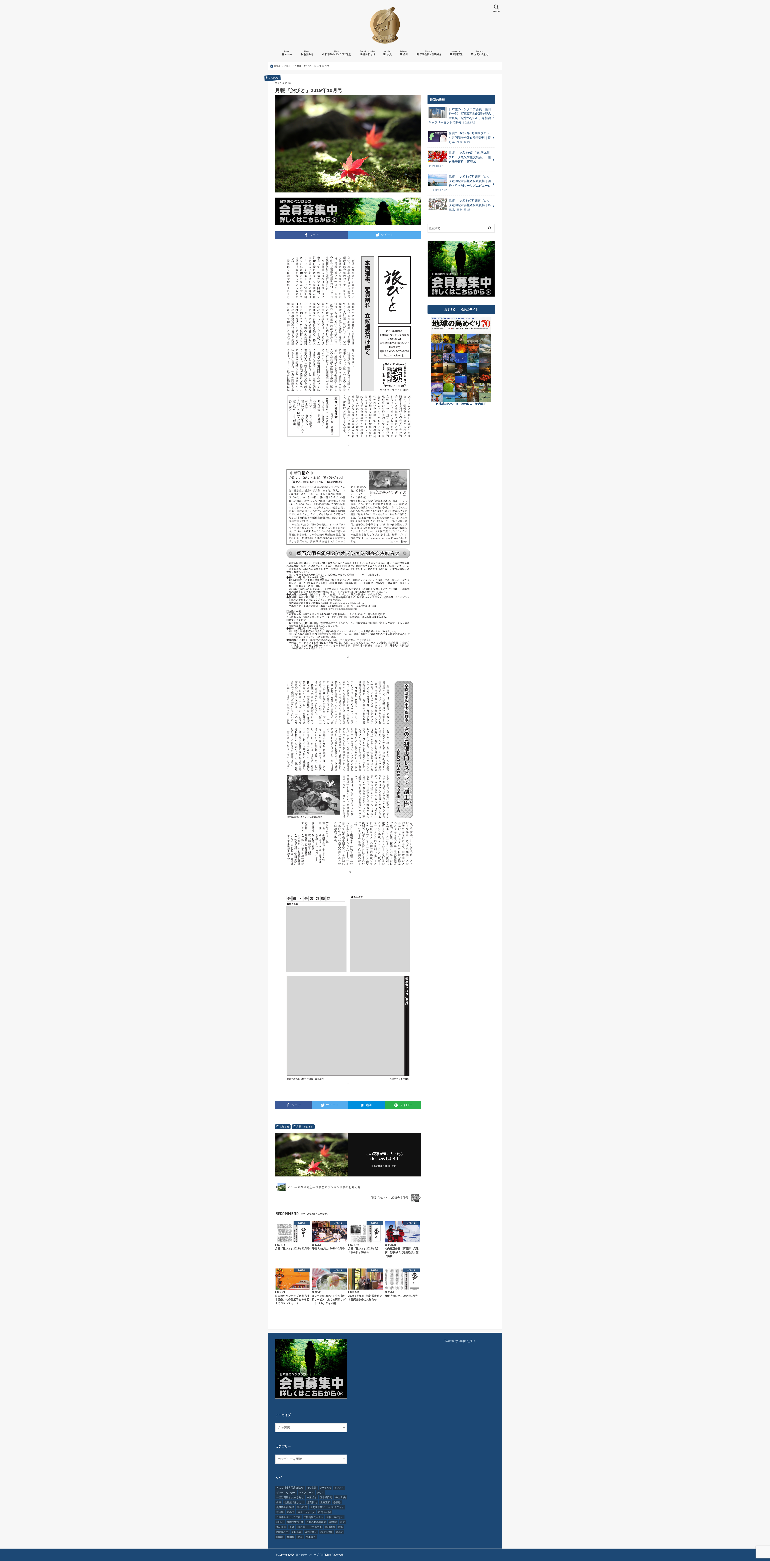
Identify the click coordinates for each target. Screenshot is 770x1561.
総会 (340, 1527)
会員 (388, 53)
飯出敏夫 (311, 1537)
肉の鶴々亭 (282, 1532)
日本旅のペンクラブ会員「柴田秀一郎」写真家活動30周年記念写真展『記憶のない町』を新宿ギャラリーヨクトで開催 (459, 116)
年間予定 (457, 53)
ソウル (320, 1492)
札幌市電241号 (295, 1522)
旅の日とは (367, 53)
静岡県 (290, 1537)
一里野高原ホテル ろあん (289, 1497)
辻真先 (339, 1532)
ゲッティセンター (286, 1492)
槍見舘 (333, 1522)
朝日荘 (280, 1522)
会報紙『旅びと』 (294, 1502)
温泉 (342, 1522)
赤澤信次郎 (326, 1532)
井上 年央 (340, 1497)
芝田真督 (296, 1532)
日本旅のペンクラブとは (338, 53)
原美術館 (312, 1502)
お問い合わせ (481, 53)
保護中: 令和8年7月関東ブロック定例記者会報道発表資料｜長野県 (470, 138)
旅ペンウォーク (306, 1512)
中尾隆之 (311, 1497)
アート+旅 (325, 1487)
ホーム (288, 53)
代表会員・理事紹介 (430, 53)
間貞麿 (280, 1537)
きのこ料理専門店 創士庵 (289, 1487)
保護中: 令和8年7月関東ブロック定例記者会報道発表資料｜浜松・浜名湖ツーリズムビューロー (459, 183)
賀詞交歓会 (311, 1532)
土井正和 (325, 1502)
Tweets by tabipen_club (459, 1340)
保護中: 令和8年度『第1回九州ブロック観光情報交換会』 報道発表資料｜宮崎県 (460, 159)
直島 (291, 1527)
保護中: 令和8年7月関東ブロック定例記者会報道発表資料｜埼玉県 (470, 205)
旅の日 (290, 1512)
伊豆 (278, 1502)
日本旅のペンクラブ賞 (288, 1517)
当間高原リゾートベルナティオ (327, 1507)
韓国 (300, 1537)
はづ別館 (311, 1487)
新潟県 (280, 1512)
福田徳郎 (330, 1527)
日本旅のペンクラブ (307, 1554)
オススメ (339, 1487)
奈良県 (337, 1502)
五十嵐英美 (326, 1497)
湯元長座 (281, 1527)
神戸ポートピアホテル (310, 1527)
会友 (404, 53)
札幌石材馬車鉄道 (316, 1522)
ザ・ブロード (306, 1492)
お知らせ (308, 53)
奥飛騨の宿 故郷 (285, 1507)
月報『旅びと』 (304, 1126)
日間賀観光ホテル (313, 1517)
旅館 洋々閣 (324, 1512)
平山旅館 (302, 1507)
